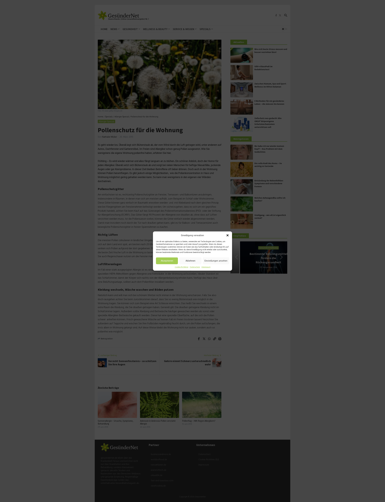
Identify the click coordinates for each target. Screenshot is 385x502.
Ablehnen (190, 260)
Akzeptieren (167, 260)
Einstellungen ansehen (216, 260)
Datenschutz (195, 267)
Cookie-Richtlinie (181, 267)
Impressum (206, 267)
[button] (227, 235)
